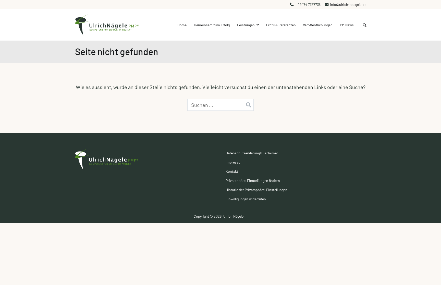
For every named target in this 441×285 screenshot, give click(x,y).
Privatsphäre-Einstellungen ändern (253, 180)
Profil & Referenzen (281, 25)
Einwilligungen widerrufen (246, 199)
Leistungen (246, 25)
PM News (347, 25)
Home (182, 25)
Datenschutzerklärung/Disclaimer (252, 153)
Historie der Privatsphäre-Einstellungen (256, 190)
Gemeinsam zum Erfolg (212, 25)
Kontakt (232, 171)
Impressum (234, 162)
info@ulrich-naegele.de (348, 4)
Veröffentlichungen (318, 25)
